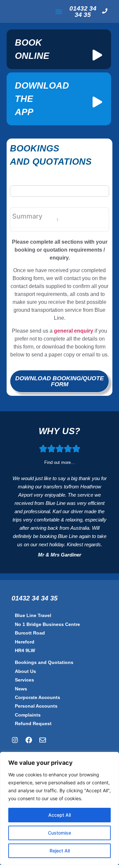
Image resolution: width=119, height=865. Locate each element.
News (21, 688)
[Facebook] (28, 740)
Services (24, 679)
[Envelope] (42, 740)
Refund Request (33, 723)
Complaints (28, 715)
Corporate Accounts (37, 697)
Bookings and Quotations (44, 662)
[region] (59, 808)
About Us (25, 671)
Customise (59, 833)
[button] (59, 11)
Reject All (60, 850)
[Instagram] (15, 740)
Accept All (59, 815)
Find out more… (59, 462)
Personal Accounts (36, 706)
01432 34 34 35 (83, 11)
